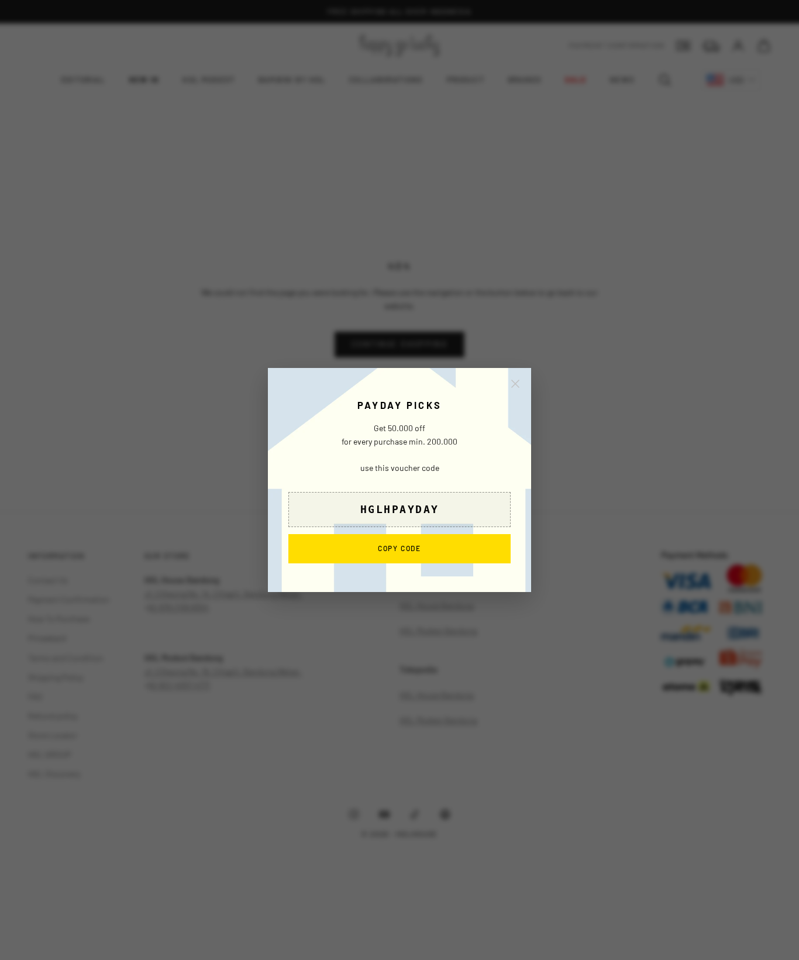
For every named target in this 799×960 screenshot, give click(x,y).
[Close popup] (515, 384)
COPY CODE (399, 547)
